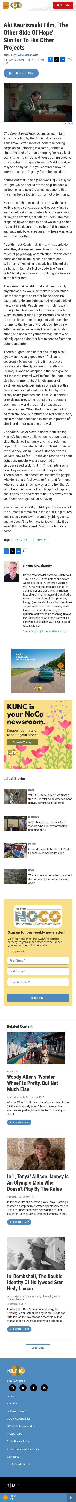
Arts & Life (21, 540)
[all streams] (71, 1497)
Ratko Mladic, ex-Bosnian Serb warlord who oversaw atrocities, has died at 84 (48, 826)
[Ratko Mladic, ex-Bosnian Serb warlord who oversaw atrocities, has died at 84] (15, 823)
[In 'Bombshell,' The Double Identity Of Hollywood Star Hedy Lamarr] (36, 1253)
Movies (41, 540)
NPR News (33, 817)
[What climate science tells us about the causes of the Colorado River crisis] (15, 876)
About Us (12, 1403)
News (31, 789)
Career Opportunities (18, 1418)
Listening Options (16, 1411)
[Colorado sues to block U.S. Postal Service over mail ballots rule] (15, 850)
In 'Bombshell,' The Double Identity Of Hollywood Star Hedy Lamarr (35, 1282)
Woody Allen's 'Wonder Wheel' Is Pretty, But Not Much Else (32, 1083)
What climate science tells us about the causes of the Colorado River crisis (50, 879)
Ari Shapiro (12, 1196)
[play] (5, 1497)
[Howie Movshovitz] (11, 571)
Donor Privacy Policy (18, 1441)
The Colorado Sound (18, 1464)
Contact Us (13, 1456)
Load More (38, 1347)
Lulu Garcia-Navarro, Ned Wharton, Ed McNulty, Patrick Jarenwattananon (33, 1298)
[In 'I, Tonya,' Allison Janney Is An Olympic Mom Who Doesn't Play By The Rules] (36, 1154)
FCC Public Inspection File (21, 1426)
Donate (65, 5)
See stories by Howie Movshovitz (45, 631)
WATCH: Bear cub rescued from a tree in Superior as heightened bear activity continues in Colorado (50, 799)
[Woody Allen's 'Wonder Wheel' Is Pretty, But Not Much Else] (36, 1048)
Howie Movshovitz (27, 55)
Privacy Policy (14, 1434)
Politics (32, 844)
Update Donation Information (23, 1449)
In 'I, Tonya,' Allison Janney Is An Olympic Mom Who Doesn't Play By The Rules (38, 1182)
